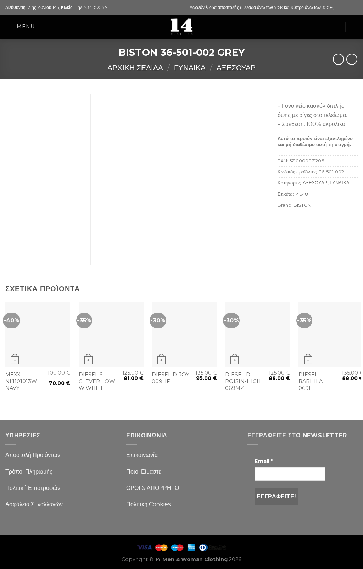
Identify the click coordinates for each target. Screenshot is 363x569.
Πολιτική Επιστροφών (32, 488)
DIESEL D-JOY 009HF (170, 378)
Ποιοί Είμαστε (143, 471)
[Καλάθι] (336, 27)
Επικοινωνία (142, 455)
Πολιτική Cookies (148, 504)
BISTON (302, 205)
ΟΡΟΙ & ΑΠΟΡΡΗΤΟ (152, 488)
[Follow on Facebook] (341, 7)
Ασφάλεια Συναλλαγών (34, 504)
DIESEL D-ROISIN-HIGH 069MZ (243, 381)
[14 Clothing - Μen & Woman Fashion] (181, 27)
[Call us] (354, 7)
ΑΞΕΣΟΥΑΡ (236, 67)
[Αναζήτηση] (355, 27)
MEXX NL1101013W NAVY (21, 381)
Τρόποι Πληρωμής (28, 471)
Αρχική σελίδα (135, 67)
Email (264, 461)
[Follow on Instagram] (347, 7)
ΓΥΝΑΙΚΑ (190, 67)
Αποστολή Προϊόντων (32, 455)
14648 (301, 194)
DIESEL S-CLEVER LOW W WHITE (97, 381)
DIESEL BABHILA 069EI (310, 381)
